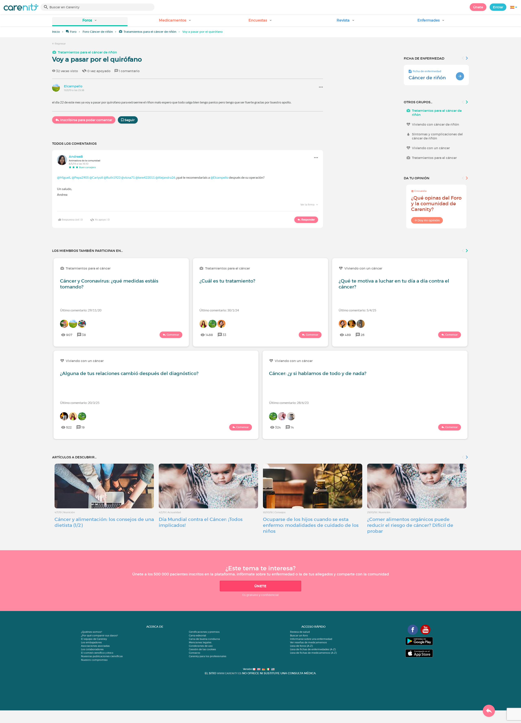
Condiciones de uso (201, 645)
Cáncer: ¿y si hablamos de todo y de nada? (317, 373)
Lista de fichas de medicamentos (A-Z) (313, 652)
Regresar (60, 43)
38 (84, 335)
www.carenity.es (229, 673)
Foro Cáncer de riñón (98, 31)
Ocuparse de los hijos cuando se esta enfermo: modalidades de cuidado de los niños (311, 525)
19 (83, 427)
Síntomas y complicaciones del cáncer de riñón (437, 136)
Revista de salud (300, 631)
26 (362, 335)
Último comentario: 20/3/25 (80, 402)
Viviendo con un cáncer (431, 148)
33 (224, 335)
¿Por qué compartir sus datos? (99, 635)
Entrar (498, 7)
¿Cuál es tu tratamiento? (227, 281)
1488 (209, 335)
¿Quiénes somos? (91, 631)
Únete (478, 7)
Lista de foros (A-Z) (301, 645)
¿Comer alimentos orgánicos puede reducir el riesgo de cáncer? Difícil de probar (410, 525)
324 (278, 427)
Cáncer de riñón (427, 77)
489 (348, 335)
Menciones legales (200, 642)
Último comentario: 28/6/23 (289, 402)
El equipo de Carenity (94, 638)
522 (69, 427)
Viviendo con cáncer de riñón (435, 124)
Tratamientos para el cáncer (434, 158)
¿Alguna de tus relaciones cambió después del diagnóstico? (129, 373)
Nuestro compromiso (94, 659)
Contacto (194, 652)
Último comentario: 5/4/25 (357, 310)
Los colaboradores (92, 649)
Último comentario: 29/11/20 (80, 310)
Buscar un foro (299, 635)
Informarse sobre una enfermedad (311, 638)
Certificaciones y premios (204, 631)
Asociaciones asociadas (95, 645)
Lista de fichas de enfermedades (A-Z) (313, 649)
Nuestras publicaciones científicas (102, 656)
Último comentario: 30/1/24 (219, 310)
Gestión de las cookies (202, 649)
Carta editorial (197, 635)
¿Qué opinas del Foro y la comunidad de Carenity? (436, 203)
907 (69, 335)
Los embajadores (91, 642)
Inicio (56, 31)
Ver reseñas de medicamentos (308, 642)
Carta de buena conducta (204, 638)
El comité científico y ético (97, 652)
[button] (90, 21)
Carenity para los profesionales (207, 656)
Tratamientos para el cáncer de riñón (150, 31)
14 (292, 427)
